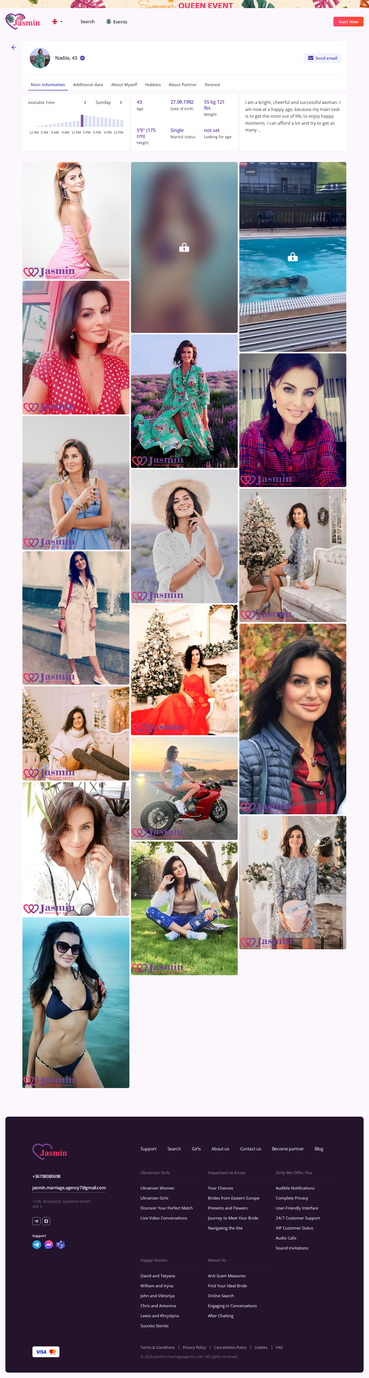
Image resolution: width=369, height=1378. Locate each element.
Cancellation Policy (230, 1347)
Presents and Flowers (228, 1208)
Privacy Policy (194, 1347)
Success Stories (154, 1325)
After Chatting (220, 1315)
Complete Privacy (292, 1198)
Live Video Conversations (163, 1218)
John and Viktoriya (157, 1295)
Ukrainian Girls (154, 1198)
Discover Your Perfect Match (166, 1208)
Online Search (221, 1295)
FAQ (279, 1347)
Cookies (261, 1347)
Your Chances (220, 1188)
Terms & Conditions (157, 1347)
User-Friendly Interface (297, 1208)
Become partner (288, 1149)
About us (220, 1149)
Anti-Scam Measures (227, 1275)
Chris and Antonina (158, 1305)
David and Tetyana (157, 1275)
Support (148, 1149)
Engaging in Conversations (232, 1305)
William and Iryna (156, 1285)
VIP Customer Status (294, 1228)
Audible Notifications (295, 1188)
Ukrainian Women (157, 1188)
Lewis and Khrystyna (159, 1315)
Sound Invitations (292, 1248)
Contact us (250, 1149)
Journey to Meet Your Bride (233, 1218)
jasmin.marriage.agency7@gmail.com (69, 1188)
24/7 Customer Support (298, 1218)
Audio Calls (286, 1238)
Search (174, 1149)
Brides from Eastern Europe (233, 1198)
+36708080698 (46, 1176)
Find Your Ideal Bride (227, 1285)
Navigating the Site (225, 1228)
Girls (196, 1149)
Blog (319, 1149)
